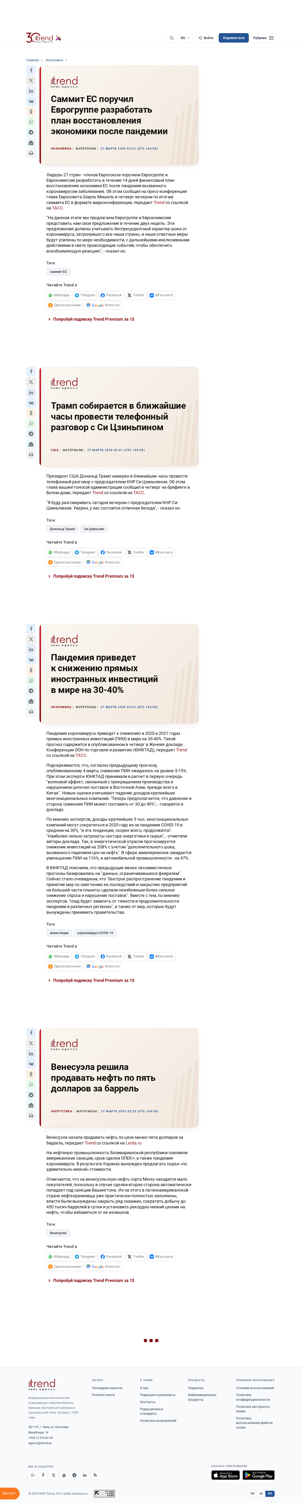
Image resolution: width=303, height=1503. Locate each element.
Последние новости (107, 1388)
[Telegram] (74, 1475)
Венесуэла (58, 1233)
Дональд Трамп (62, 529)
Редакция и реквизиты (157, 1395)
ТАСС (57, 207)
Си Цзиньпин (94, 529)
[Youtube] (64, 1475)
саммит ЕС (58, 272)
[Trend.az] (43, 38)
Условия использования (255, 1388)
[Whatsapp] (32, 1475)
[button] (31, 70)
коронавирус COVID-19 (95, 933)
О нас (144, 1388)
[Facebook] (43, 1475)
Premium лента (103, 1395)
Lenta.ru (134, 1142)
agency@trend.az (40, 1443)
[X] (53, 1475)
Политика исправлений (158, 1421)
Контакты (148, 1402)
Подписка (195, 1388)
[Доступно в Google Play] (259, 1475)
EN (252, 1493)
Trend (159, 202)
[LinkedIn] (84, 1475)
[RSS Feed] (95, 1475)
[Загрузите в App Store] (225, 1475)
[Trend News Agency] (41, 1385)
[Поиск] (171, 38)
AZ (261, 1493)
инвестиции (59, 933)
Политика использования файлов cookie (254, 1422)
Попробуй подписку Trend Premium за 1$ (93, 319)
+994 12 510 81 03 (40, 1438)
